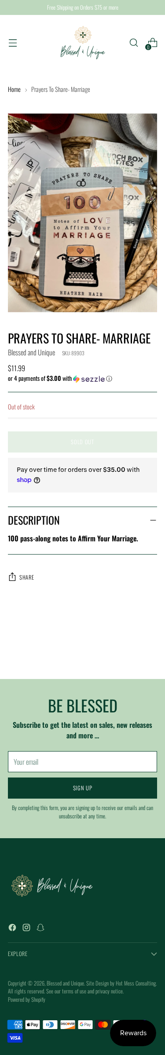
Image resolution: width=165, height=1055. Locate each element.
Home (14, 89)
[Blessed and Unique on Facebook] (13, 928)
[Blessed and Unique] (83, 42)
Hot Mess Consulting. (136, 983)
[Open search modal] (134, 43)
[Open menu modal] (13, 43)
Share (26, 577)
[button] (82, 378)
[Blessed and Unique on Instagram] (27, 928)
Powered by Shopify (26, 999)
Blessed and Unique (31, 352)
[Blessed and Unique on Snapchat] (41, 928)
